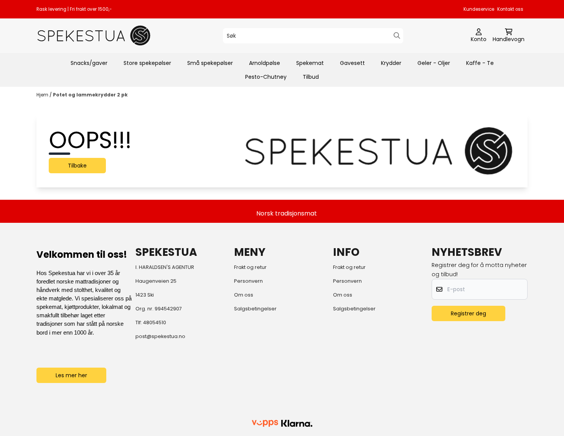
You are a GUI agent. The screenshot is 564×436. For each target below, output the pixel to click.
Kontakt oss (510, 9)
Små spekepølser (210, 63)
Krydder (391, 63)
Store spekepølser (147, 63)
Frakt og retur (250, 267)
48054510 (154, 322)
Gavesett (352, 63)
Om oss (243, 295)
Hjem (42, 94)
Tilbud (311, 77)
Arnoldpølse (264, 63)
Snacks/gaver (89, 63)
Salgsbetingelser (255, 308)
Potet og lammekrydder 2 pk (90, 94)
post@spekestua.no (160, 336)
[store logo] (94, 35)
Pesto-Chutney (266, 77)
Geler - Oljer (433, 63)
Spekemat (310, 63)
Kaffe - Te (480, 63)
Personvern (248, 281)
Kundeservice (478, 9)
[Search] (397, 35)
